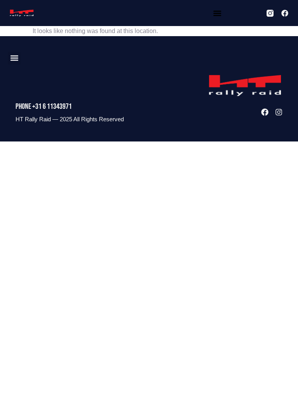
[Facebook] (284, 13)
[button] (217, 13)
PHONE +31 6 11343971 (44, 106)
